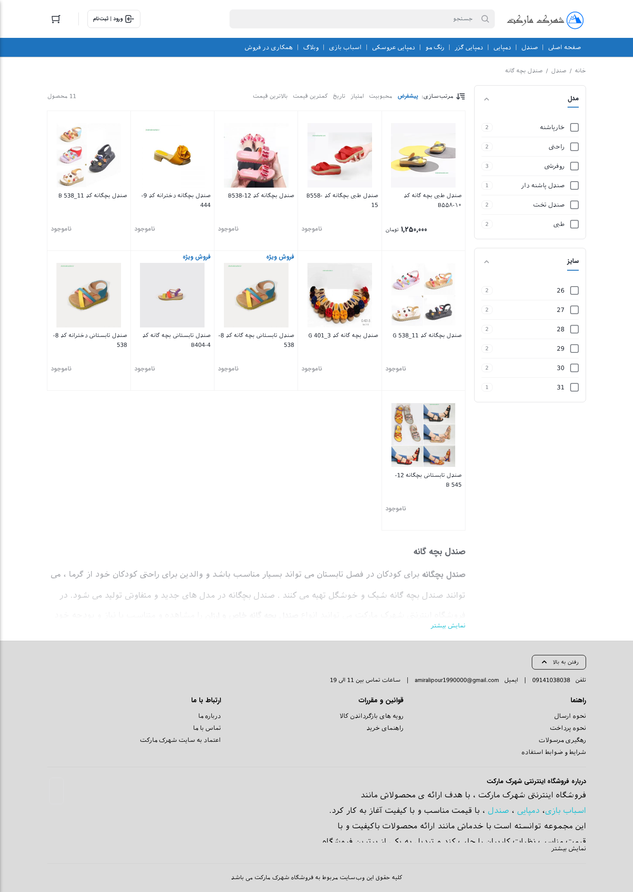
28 (561, 329)
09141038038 (551, 680)
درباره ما (209, 716)
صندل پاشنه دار (543, 185)
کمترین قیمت (310, 96)
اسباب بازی (565, 810)
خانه (580, 71)
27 (561, 309)
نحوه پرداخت (568, 728)
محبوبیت (380, 96)
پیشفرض (407, 96)
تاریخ (339, 96)
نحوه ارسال (570, 716)
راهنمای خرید (384, 728)
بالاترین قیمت (270, 96)
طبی (559, 224)
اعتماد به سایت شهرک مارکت (180, 740)
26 (561, 290)
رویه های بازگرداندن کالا (371, 716)
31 (561, 387)
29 (561, 348)
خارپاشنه (552, 127)
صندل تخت (549, 204)
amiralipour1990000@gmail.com (457, 680)
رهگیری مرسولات (562, 740)
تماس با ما (207, 728)
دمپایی (528, 810)
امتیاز (357, 96)
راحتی (557, 146)
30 (561, 367)
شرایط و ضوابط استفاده (553, 752)
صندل (558, 71)
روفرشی (554, 166)
